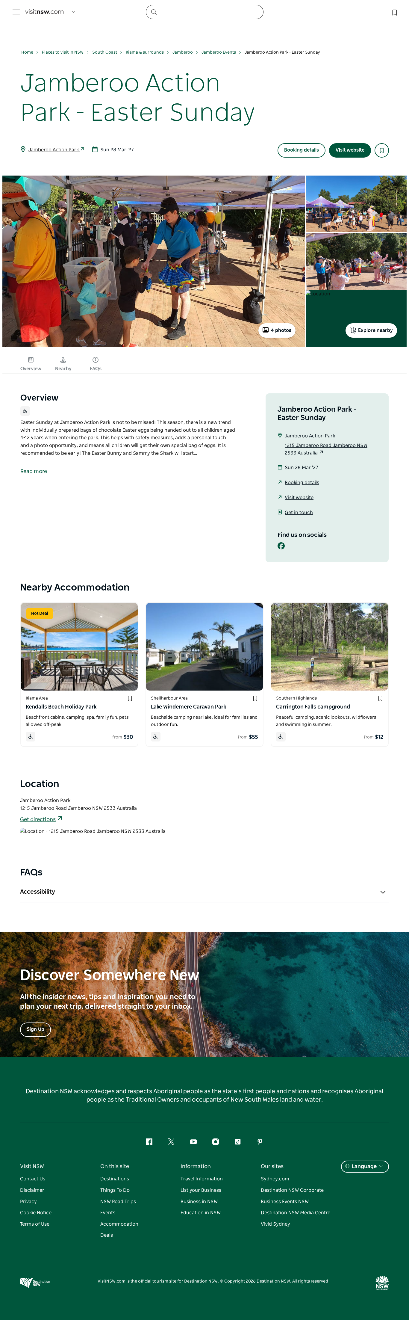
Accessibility (37, 892)
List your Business (201, 1190)
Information (196, 1166)
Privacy (28, 1201)
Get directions (38, 819)
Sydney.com (275, 1178)
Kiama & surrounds (145, 52)
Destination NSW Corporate (292, 1190)
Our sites (272, 1166)
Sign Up (35, 1029)
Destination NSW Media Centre (295, 1212)
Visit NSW (32, 1166)
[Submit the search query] (154, 12)
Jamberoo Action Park (54, 149)
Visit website (350, 150)
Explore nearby (375, 330)
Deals (106, 1235)
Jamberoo (182, 52)
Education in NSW (201, 1212)
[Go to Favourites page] (394, 12)
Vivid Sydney (275, 1224)
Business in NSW (199, 1201)
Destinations (114, 1178)
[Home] (44, 12)
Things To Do (115, 1190)
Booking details (301, 150)
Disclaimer (32, 1190)
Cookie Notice (35, 1212)
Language (364, 1166)
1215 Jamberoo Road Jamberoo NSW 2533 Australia (326, 449)
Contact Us (32, 1178)
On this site (114, 1166)
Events (107, 1212)
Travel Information (202, 1178)
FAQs (96, 368)
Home (27, 52)
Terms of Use (34, 1224)
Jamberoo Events (219, 52)
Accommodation (119, 1224)
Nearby (63, 368)
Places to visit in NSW (63, 52)
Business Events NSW (285, 1201)
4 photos (281, 330)
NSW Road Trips (118, 1201)
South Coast (104, 52)
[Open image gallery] (153, 346)
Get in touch (299, 512)
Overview (30, 368)
